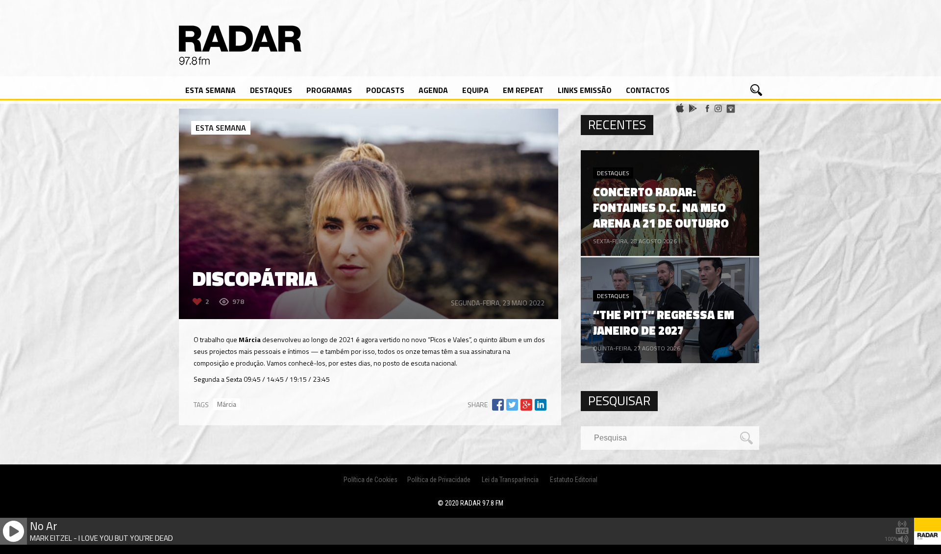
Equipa (475, 90)
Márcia (226, 404)
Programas (329, 90)
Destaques (271, 90)
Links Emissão (585, 90)
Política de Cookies (370, 480)
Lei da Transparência (510, 480)
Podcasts (385, 90)
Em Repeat (523, 90)
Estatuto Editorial (573, 480)
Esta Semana (210, 90)
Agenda (433, 90)
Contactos (647, 90)
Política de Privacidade (438, 480)
